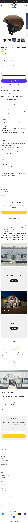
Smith (2, 45)
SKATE (2, 462)
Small (3, 60)
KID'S (2, 452)
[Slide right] (26, 40)
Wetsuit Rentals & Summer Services (8, 496)
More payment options (14, 84)
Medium (9, 60)
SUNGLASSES (4, 464)
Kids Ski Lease (4, 505)
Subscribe (14, 436)
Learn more (14, 280)
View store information (7, 93)
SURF (2, 458)
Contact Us (3, 490)
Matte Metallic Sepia (16, 65)
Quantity (3, 69)
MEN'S (2, 447)
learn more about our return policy (14, 212)
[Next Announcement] (23, 1)
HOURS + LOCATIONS (6, 469)
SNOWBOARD (4, 456)
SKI (2, 454)
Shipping (3, 484)
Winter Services (4, 498)
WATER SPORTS (4, 460)
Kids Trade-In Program (6, 503)
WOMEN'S (3, 449)
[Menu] (1, 6)
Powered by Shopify (14, 519)
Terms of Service (4, 486)
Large (15, 60)
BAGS (2, 467)
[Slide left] (2, 40)
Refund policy (4, 488)
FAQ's (2, 479)
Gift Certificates (4, 501)
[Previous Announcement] (4, 1)
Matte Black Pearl (5, 65)
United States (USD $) (13, 511)
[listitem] (14, 1)
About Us (3, 477)
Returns (2, 481)
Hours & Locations (5, 475)
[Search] (26, 5)
